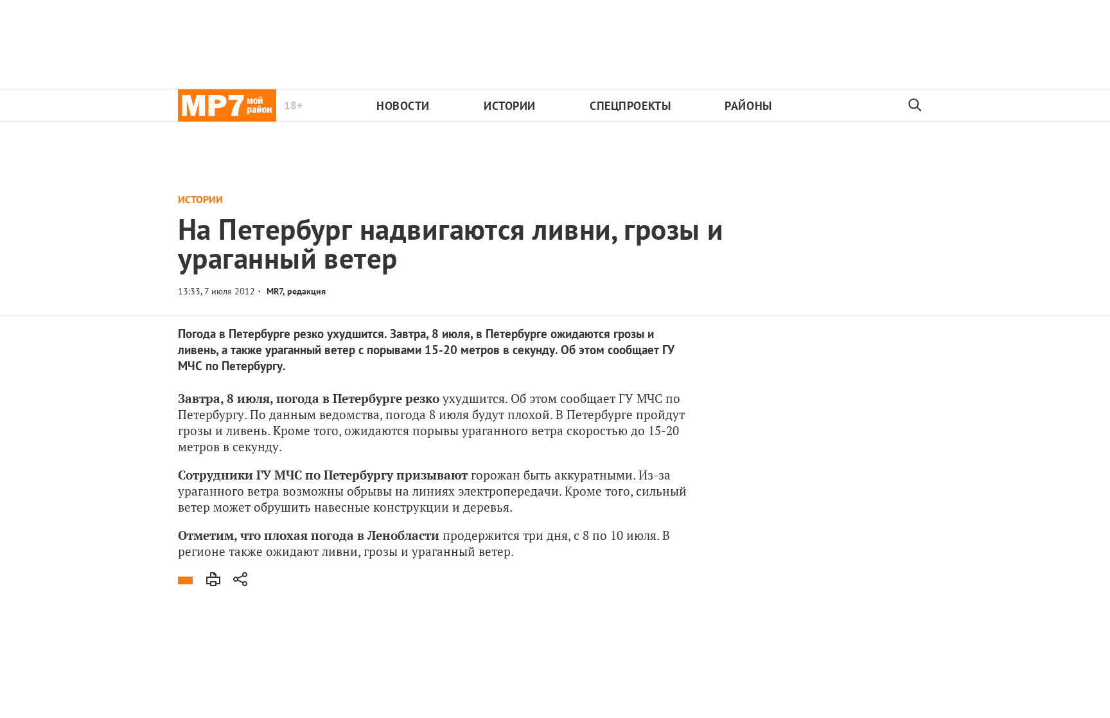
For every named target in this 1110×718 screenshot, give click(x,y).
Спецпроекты (630, 105)
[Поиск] (915, 105)
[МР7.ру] (227, 105)
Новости (403, 105)
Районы (748, 105)
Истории (510, 105)
